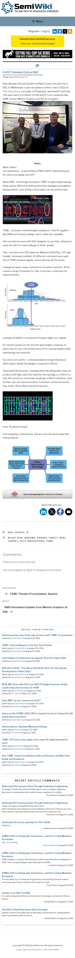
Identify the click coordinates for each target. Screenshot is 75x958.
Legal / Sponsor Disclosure (29, 949)
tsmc (50, 541)
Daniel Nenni (17, 638)
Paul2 (17, 730)
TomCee (15, 732)
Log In (46, 31)
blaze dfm (15, 537)
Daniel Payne (11, 75)
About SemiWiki (51, 949)
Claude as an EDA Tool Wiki (16, 893)
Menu (39, 21)
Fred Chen (19, 691)
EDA (16, 77)
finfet (53, 537)
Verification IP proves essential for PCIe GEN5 (26, 822)
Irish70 (18, 746)
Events (22, 77)
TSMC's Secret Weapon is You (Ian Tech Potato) (27, 645)
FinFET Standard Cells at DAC (21, 72)
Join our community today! (38, 43)
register (18, 570)
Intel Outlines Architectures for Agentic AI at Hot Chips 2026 (34, 658)
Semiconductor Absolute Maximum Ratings (24, 726)
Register (34, 31)
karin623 (15, 765)
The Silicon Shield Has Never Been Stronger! (25, 909)
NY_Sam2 (15, 693)
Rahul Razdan (50, 845)
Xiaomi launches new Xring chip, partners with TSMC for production (37, 635)
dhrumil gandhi (35, 537)
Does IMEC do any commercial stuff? (21, 700)
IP (27, 77)
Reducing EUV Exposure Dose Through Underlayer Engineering (35, 786)
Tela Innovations (11, 91)
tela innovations (32, 541)
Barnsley (15, 706)
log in (30, 570)
